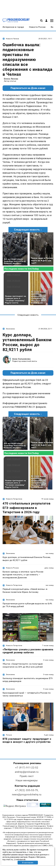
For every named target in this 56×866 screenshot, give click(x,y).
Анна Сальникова (21, 359)
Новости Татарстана (14, 499)
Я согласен (27, 862)
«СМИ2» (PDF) (47, 845)
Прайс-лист (27, 776)
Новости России (12, 568)
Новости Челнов (12, 39)
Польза (9, 735)
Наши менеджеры (27, 780)
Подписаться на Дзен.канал (28, 88)
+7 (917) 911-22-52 (26, 767)
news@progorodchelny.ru (26, 794)
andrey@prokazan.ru (26, 771)
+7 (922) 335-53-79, (27, 790)
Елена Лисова (11, 79)
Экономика (10, 329)
